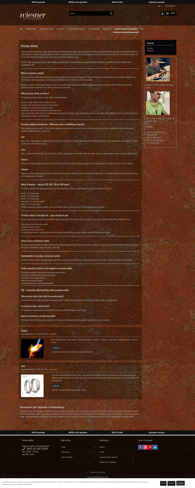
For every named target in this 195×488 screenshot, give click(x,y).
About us (102, 447)
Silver (23, 366)
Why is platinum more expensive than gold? (33, 278)
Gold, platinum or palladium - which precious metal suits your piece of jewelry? (43, 272)
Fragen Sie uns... (66, 452)
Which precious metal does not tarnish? (32, 280)
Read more (56, 347)
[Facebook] (140, 447)
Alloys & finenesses (98, 62)
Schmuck (68, 352)
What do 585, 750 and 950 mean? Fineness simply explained (38, 275)
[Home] (21, 28)
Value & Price (126, 62)
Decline (163, 483)
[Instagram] (145, 447)
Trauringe (62, 390)
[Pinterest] (150, 447)
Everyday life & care (113, 62)
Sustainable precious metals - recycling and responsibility (37, 283)
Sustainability (25, 65)
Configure (180, 483)
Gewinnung (82, 352)
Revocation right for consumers (109, 457)
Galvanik (63, 352)
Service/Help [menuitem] (171, 6)
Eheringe (67, 390)
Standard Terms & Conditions (108, 462)
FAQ (32, 65)
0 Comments (53, 334)
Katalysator (75, 352)
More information (27, 484)
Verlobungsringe (75, 390)
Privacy (102, 452)
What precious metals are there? (58, 62)
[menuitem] (91, 13)
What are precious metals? (37, 62)
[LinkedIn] (155, 447)
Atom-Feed (150, 51)
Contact (63, 447)
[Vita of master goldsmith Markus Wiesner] (160, 69)
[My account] (162, 13)
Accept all (171, 483)
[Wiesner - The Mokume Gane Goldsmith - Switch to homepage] (33, 16)
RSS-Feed (150, 48)
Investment (89, 352)
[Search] (111, 13)
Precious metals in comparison (80, 62)
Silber (56, 390)
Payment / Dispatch (66, 457)
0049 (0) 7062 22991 (37, 448)
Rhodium (24, 331)
